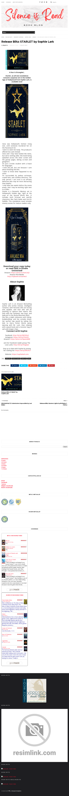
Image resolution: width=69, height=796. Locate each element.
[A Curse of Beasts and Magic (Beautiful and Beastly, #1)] (3, 557)
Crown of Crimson (7, 628)
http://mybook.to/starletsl (17, 276)
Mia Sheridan (9, 575)
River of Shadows (6, 634)
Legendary (5, 641)
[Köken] (25, 618)
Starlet (34, 37)
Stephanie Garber (6, 642)
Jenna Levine (9, 561)
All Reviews (4, 458)
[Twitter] (42, 2)
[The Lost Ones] (3, 577)
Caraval (4, 647)
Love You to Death (10, 559)
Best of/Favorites (17, 2)
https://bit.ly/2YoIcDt (21, 337)
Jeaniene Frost (9, 556)
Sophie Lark (28, 37)
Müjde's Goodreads (7, 486)
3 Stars (3, 467)
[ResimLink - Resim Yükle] (34, 761)
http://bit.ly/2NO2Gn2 (21, 335)
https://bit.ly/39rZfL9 (22, 350)
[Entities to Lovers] (3, 551)
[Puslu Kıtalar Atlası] (25, 604)
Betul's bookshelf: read (14, 535)
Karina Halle (5, 629)
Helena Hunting (10, 542)
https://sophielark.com (20, 354)
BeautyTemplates (16, 791)
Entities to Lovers (10, 547)
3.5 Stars (4, 465)
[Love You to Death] (3, 563)
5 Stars (3, 460)
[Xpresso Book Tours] (34, 702)
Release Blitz (9, 37)
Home (2, 2)
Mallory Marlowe (10, 548)
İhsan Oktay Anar (6, 601)
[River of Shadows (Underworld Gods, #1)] (25, 638)
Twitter (3, 484)
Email (3, 480)
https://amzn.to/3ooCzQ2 (20, 273)
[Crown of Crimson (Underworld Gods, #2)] (25, 632)
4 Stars (3, 464)
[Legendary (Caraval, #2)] (25, 644)
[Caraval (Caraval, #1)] (25, 651)
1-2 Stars (4, 469)
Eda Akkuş (5, 615)
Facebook (4, 482)
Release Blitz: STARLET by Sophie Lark (9, 392)
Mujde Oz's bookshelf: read (14, 595)
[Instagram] (44, 2)
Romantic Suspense (18, 37)
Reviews (8, 2)
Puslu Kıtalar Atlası (7, 600)
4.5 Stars (4, 462)
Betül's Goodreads (6, 487)
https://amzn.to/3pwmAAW (20, 339)
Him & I (7, 540)
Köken (3, 614)
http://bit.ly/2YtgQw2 (21, 345)
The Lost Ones (9, 573)
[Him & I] (3, 544)
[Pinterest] (46, 2)
